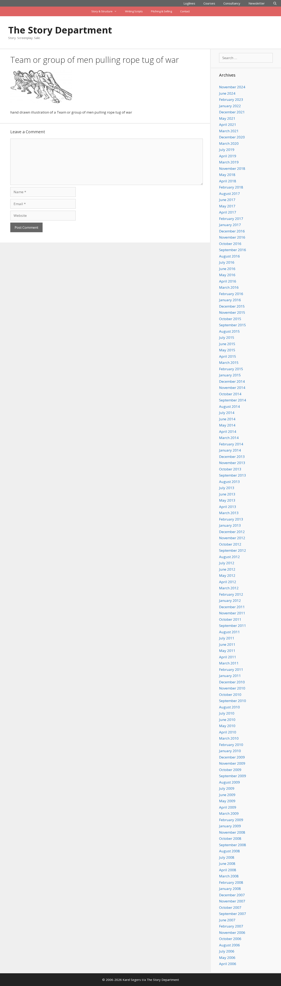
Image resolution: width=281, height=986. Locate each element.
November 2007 (232, 901)
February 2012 (231, 594)
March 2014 (229, 437)
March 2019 (229, 162)
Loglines (189, 3)
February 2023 (231, 99)
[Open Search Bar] (275, 3)
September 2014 (232, 400)
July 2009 (226, 788)
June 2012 (227, 569)
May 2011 (227, 650)
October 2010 (230, 694)
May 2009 (227, 801)
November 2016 (232, 237)
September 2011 (232, 625)
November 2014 (232, 387)
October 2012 (230, 544)
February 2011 (231, 669)
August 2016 (229, 256)
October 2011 (230, 619)
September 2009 (232, 775)
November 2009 (232, 763)
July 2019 (226, 149)
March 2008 (229, 876)
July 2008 (226, 857)
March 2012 (229, 588)
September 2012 (232, 550)
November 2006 (232, 932)
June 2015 (227, 343)
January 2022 (230, 105)
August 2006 (229, 945)
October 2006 (230, 938)
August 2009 (229, 782)
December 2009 (232, 757)
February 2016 (231, 293)
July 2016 (226, 262)
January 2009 (230, 826)
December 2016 (232, 231)
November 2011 (232, 613)
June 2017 (227, 199)
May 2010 (227, 725)
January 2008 (230, 888)
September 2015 (232, 325)
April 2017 (227, 212)
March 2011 (229, 663)
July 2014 (226, 412)
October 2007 (230, 907)
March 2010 (229, 738)
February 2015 (231, 369)
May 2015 (227, 350)
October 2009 (230, 769)
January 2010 (230, 750)
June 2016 (227, 268)
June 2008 (227, 863)
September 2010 (232, 700)
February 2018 (231, 187)
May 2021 (227, 118)
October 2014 (230, 394)
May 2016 (227, 274)
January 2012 (230, 600)
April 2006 (227, 963)
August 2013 (229, 481)
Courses (209, 3)
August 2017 (229, 193)
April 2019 (227, 156)
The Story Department (60, 30)
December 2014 (232, 381)
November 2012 (232, 538)
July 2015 (226, 337)
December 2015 (232, 306)
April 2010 (227, 732)
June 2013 (227, 494)
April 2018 (227, 181)
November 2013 (232, 462)
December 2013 (232, 456)
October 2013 (230, 469)
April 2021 (227, 124)
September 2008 (232, 844)
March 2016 (229, 287)
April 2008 (227, 870)
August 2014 (229, 406)
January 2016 (230, 300)
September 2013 (232, 475)
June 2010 (227, 719)
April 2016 (227, 281)
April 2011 (227, 657)
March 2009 (229, 813)
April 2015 (227, 356)
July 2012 (226, 563)
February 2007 (231, 926)
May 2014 (227, 425)
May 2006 (227, 957)
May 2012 (227, 575)
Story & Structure (102, 11)
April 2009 (227, 807)
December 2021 (232, 112)
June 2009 (227, 794)
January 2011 (230, 675)
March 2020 (229, 143)
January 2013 (230, 525)
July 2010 (226, 713)
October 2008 (230, 838)
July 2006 (226, 951)
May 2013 (227, 500)
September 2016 (232, 249)
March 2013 (229, 512)
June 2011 (227, 644)
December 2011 (232, 606)
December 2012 (232, 531)
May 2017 (227, 206)
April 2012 (227, 581)
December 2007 (232, 895)
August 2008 (229, 851)
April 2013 (227, 506)
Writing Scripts (134, 11)
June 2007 (227, 920)
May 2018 (227, 174)
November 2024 (232, 87)
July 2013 (226, 487)
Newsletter (256, 3)
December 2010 (232, 682)
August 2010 (229, 707)
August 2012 (229, 556)
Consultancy (231, 3)
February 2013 (231, 519)
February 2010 (231, 744)
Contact (185, 11)
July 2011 (226, 638)
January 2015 (230, 375)
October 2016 (230, 243)
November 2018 (232, 168)
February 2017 (231, 218)
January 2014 (230, 450)
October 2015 (230, 318)
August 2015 (229, 331)
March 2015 (229, 362)
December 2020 (232, 137)
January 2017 (230, 224)
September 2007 (232, 913)
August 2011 (229, 632)
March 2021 (229, 131)
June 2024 (227, 93)
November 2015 (232, 312)
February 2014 (231, 444)
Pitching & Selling (161, 11)
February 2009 (231, 819)
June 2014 (227, 419)
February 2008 (231, 882)
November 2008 (232, 832)
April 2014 (227, 431)
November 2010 (232, 688)
